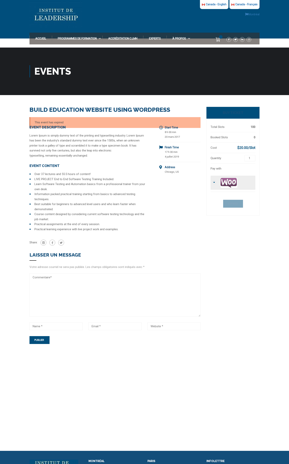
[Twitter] (61, 243)
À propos (179, 38)
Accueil (40, 38)
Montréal (254, 14)
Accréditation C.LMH (122, 38)
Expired (233, 203)
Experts (155, 38)
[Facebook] (52, 243)
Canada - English (216, 4)
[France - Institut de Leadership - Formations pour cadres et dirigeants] (57, 14)
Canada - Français (246, 4)
